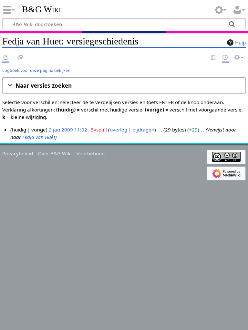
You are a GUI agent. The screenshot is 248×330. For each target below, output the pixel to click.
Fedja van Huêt (38, 137)
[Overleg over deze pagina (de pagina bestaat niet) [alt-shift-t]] (20, 58)
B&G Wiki (41, 9)
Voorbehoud (91, 153)
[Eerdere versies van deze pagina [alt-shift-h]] (225, 58)
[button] (124, 85)
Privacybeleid (17, 153)
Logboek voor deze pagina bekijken (36, 70)
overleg (118, 129)
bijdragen (143, 129)
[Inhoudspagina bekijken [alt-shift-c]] (5, 58)
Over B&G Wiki (55, 153)
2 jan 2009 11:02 (68, 129)
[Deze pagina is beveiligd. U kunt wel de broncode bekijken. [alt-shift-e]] (213, 58)
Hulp (240, 42)
